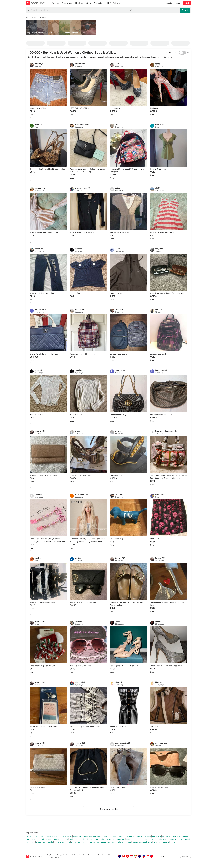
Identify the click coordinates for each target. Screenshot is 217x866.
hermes (140, 839)
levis (68, 842)
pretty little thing (144, 836)
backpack (131, 836)
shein (75, 836)
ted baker (166, 836)
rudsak (103, 839)
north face (156, 836)
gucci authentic (145, 842)
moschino (57, 839)
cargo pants (48, 842)
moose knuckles (88, 842)
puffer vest (75, 842)
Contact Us (61, 855)
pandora (122, 836)
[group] (108, 27)
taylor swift (97, 836)
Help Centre (51, 855)
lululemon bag (52, 836)
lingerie (166, 842)
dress (78, 839)
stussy (65, 839)
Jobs (84, 855)
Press (68, 855)
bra (156, 839)
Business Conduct (53, 858)
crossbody (149, 839)
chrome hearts (66, 836)
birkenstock (185, 839)
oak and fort (59, 842)
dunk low (31, 842)
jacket (135, 842)
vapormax (111, 839)
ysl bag (29, 836)
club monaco (46, 839)
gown (114, 842)
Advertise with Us (94, 855)
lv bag (89, 839)
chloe (96, 839)
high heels (35, 839)
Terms (104, 855)
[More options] (31, 118)
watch (106, 836)
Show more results (109, 809)
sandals (185, 836)
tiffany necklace (124, 842)
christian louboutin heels (169, 839)
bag (27, 839)
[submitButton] (185, 10)
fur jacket (157, 842)
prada (38, 842)
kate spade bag (103, 842)
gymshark (176, 836)
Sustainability (76, 855)
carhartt (114, 836)
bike (84, 839)
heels (172, 842)
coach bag (130, 839)
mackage (121, 839)
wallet (71, 839)
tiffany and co (39, 836)
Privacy (110, 855)
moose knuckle (85, 836)
